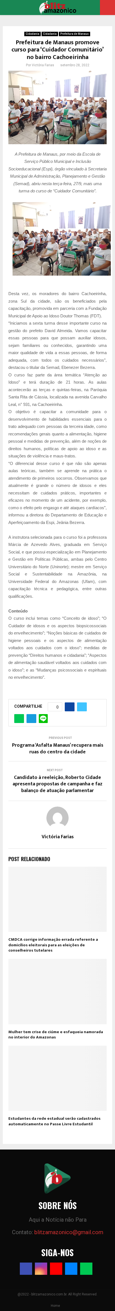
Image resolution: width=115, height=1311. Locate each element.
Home (55, 1306)
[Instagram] (41, 1269)
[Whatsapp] (86, 1269)
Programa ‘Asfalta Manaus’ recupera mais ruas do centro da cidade (57, 748)
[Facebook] (26, 1269)
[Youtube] (56, 1269)
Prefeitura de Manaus (74, 33)
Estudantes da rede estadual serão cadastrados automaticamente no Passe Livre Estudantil (54, 1121)
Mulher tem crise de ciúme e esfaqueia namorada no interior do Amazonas (55, 1034)
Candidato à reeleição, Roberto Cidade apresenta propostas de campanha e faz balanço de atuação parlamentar (57, 784)
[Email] (71, 1269)
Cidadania (32, 33)
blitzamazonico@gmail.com (68, 1232)
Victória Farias (43, 65)
